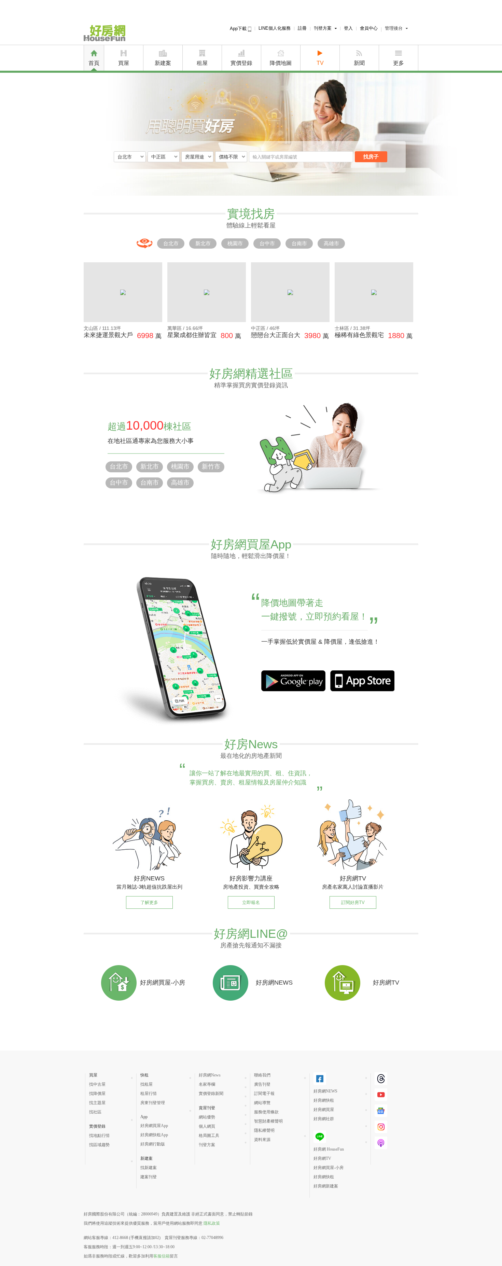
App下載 (239, 28)
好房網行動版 (152, 1144)
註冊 (302, 28)
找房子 (371, 156)
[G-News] (381, 1114)
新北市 (203, 243)
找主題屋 (97, 1102)
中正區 (158, 156)
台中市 (267, 243)
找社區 (95, 1112)
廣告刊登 (262, 1084)
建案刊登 (148, 1176)
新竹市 (211, 466)
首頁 (93, 63)
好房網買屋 (323, 1109)
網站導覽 (262, 1102)
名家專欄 (207, 1084)
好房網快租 (323, 1100)
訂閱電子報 (264, 1093)
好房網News (210, 1075)
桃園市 (235, 243)
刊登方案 (323, 28)
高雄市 (331, 243)
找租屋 (146, 1084)
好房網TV (322, 1158)
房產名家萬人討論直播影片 (353, 887)
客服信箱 (161, 1256)
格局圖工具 (209, 1135)
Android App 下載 (362, 680)
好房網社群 (323, 1118)
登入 (348, 28)
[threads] (381, 1082)
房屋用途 (194, 156)
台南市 (299, 243)
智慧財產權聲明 (268, 1121)
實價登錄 (241, 63)
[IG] (381, 1130)
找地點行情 (99, 1135)
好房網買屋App (154, 1125)
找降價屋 (97, 1093)
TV (320, 63)
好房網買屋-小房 (328, 1167)
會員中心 (369, 28)
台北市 (171, 243)
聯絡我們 (262, 1075)
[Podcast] (381, 1146)
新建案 (163, 63)
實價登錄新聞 (211, 1093)
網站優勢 (207, 1117)
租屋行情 (148, 1093)
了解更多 (149, 902)
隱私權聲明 (264, 1130)
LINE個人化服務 (275, 28)
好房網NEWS (325, 1091)
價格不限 (228, 156)
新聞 (359, 63)
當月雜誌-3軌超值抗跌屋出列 (149, 887)
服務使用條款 (266, 1112)
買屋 (123, 63)
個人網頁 (207, 1126)
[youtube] (381, 1098)
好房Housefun (104, 33)
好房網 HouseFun (328, 1149)
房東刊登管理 (152, 1102)
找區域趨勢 (99, 1144)
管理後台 (394, 28)
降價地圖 (281, 63)
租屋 (202, 63)
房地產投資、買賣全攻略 (251, 887)
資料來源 (262, 1139)
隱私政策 (212, 1223)
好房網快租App (154, 1134)
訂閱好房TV (353, 902)
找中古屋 (97, 1084)
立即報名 (251, 902)
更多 (398, 63)
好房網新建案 (325, 1186)
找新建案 (148, 1167)
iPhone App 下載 (293, 680)
